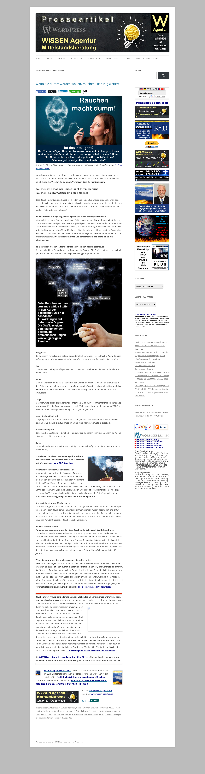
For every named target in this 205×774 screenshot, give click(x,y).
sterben (49, 718)
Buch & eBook (94, 58)
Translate (160, 96)
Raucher (68, 714)
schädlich (109, 714)
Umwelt (104, 708)
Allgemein (71, 708)
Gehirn (91, 711)
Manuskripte (112, 58)
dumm (70, 711)
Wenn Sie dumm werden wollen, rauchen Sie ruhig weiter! (77, 84)
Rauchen (60, 714)
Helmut (98, 711)
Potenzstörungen (48, 714)
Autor (127, 58)
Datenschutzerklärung (44, 742)
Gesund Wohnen (83, 708)
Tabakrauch (58, 718)
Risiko (101, 714)
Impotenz (116, 711)
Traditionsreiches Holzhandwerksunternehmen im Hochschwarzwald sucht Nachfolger (151, 345)
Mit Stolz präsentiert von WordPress (69, 742)
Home (38, 58)
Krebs (38, 714)
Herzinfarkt (107, 711)
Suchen (138, 70)
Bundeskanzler (60, 711)
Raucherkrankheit (91, 714)
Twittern (86, 701)
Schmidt (42, 718)
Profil (49, 58)
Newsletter (76, 58)
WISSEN (112, 708)
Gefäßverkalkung (81, 711)
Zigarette (68, 718)
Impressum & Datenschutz (148, 58)
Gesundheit (96, 708)
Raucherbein (77, 714)
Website (61, 58)
